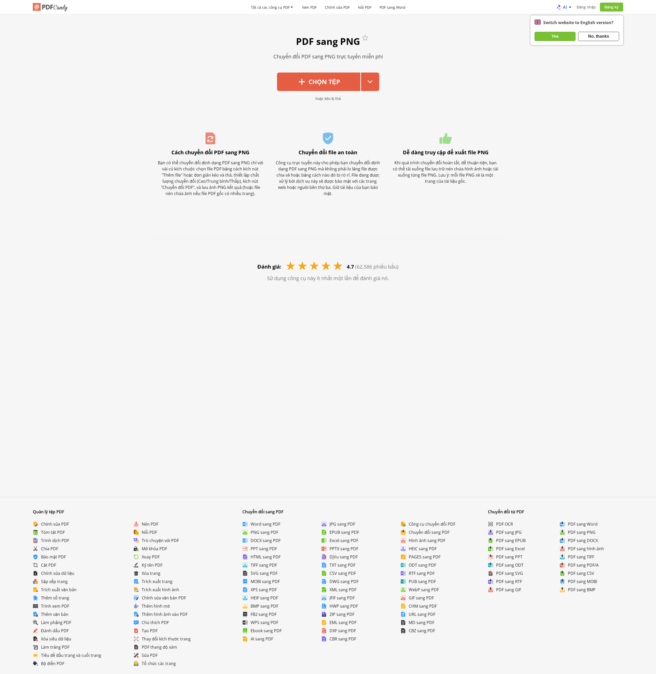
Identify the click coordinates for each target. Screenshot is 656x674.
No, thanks (598, 36)
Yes (555, 36)
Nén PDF (309, 7)
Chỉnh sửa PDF (337, 7)
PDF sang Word (392, 7)
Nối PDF (364, 7)
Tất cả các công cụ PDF (270, 7)
